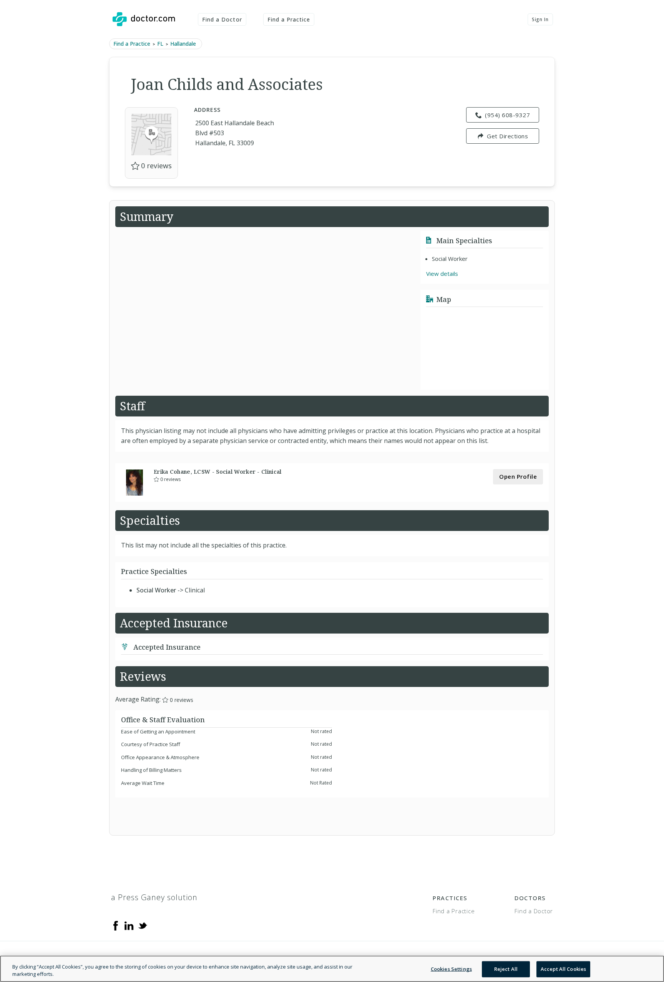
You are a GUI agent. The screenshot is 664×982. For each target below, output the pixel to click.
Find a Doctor (222, 19)
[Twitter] (142, 925)
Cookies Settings (451, 968)
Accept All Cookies (563, 968)
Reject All (506, 968)
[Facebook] (115, 925)
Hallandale (183, 43)
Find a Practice (288, 19)
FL (160, 43)
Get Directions (507, 136)
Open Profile (518, 476)
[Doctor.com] (143, 19)
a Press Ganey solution (154, 897)
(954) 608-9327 (507, 115)
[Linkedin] (129, 925)
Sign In (540, 19)
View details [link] (442, 273)
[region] (332, 968)
